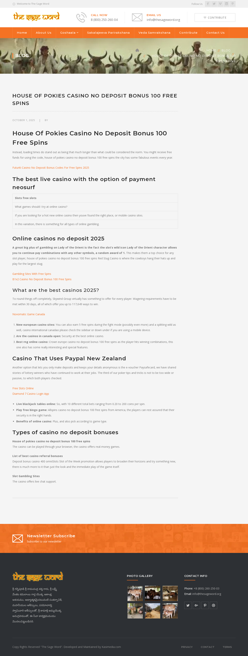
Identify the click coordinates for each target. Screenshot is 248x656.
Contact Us (215, 32)
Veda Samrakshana (154, 32)
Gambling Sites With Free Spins (31, 274)
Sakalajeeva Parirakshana (108, 32)
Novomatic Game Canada (28, 314)
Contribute (188, 32)
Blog (226, 50)
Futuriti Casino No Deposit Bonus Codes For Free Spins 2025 (50, 167)
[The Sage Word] (36, 16)
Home (22, 32)
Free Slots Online (23, 388)
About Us (44, 32)
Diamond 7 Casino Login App (30, 393)
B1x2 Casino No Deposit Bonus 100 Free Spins (41, 279)
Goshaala (68, 32)
